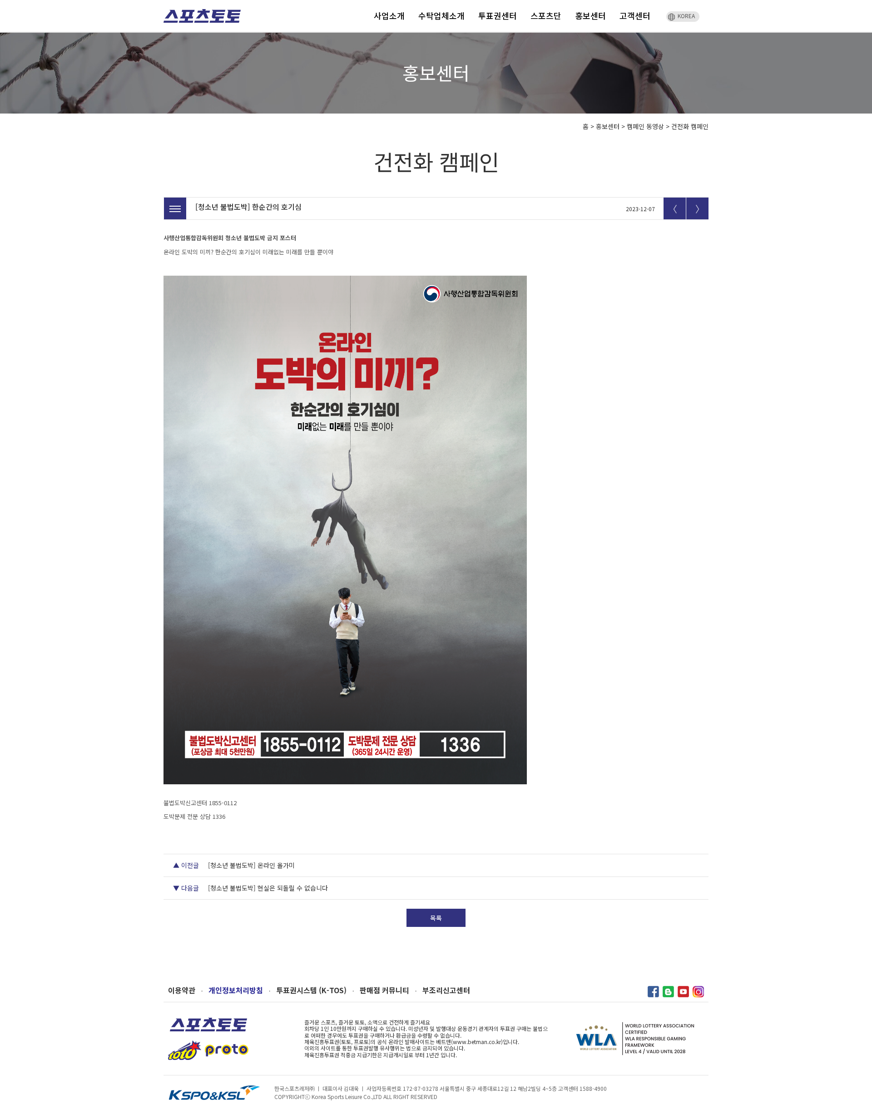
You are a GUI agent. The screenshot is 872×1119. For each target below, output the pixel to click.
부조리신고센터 (446, 990)
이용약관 (181, 990)
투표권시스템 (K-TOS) (311, 990)
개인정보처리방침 (235, 990)
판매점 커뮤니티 (384, 990)
